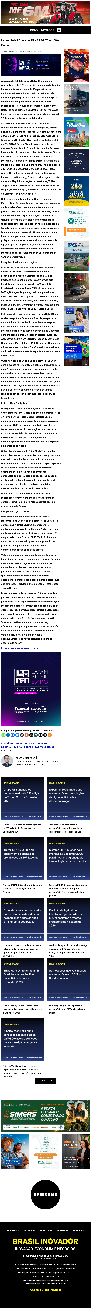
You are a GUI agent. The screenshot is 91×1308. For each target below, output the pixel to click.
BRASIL (19, 743)
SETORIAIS (62, 1230)
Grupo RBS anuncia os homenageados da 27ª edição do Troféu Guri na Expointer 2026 (22, 828)
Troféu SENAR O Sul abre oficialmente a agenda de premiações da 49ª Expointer (22, 888)
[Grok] (40, 735)
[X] (22, 735)
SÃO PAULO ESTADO (45, 747)
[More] (50, 735)
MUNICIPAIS (46, 1230)
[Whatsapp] (3, 735)
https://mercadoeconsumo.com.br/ (20, 648)
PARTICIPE (78, 1230)
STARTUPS (6, 750)
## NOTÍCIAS (7, 743)
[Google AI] (45, 735)
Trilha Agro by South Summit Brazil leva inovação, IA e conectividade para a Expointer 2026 (22, 1009)
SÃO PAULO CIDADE (23, 747)
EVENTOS (42, 743)
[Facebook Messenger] (17, 735)
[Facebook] (13, 735)
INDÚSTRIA (6, 747)
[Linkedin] (8, 735)
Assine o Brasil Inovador (45, 1289)
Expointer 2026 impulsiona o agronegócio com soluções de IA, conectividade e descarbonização (65, 828)
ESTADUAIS (29, 1230)
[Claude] (27, 735)
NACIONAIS (13, 1230)
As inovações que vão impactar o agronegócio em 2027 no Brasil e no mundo (66, 1009)
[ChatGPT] (31, 735)
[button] (59, 30)
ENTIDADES (30, 743)
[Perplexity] (36, 735)
